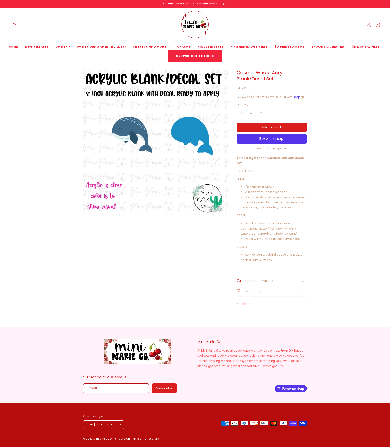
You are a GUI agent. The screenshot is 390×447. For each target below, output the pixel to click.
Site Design (122, 438)
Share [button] (245, 304)
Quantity (242, 104)
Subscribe (164, 388)
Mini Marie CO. (102, 438)
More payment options (272, 148)
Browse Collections (195, 56)
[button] (14, 25)
